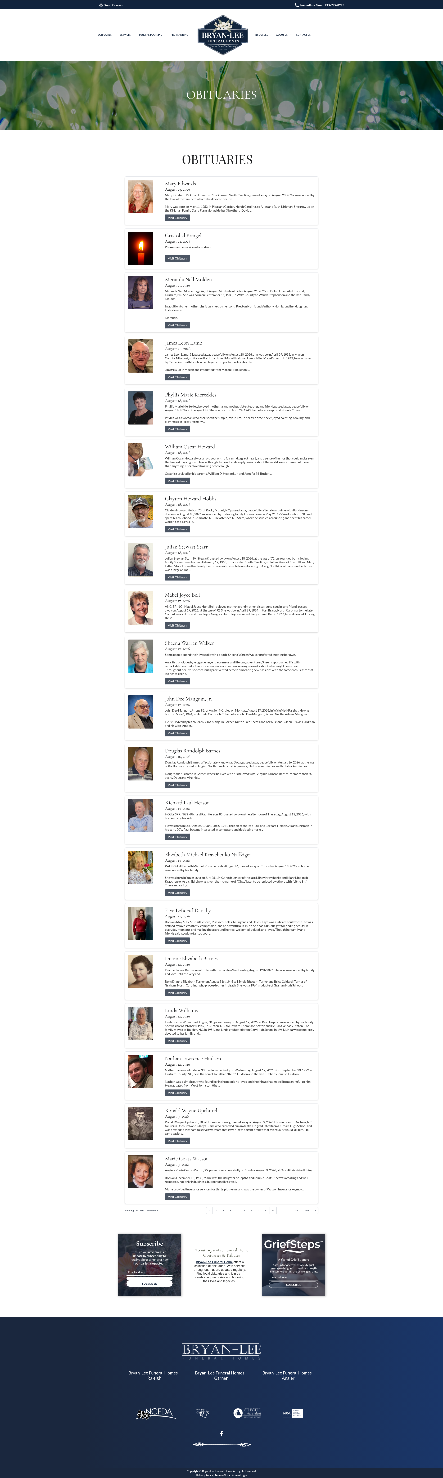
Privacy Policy (204, 1475)
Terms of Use (222, 1475)
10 (280, 1210)
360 (297, 1210)
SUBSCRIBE (149, 1283)
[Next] (315, 1210)
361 (307, 1210)
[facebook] (221, 1434)
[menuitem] (106, 35)
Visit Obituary (177, 218)
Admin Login (239, 1475)
